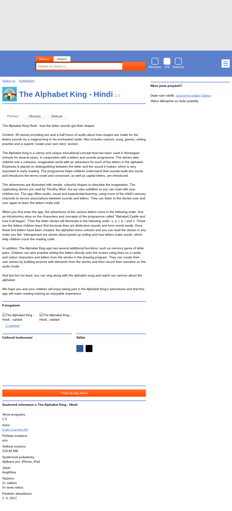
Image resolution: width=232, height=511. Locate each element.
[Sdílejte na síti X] (89, 348)
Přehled (12, 116)
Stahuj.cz (44, 59)
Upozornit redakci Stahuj (193, 95)
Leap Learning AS (15, 429)
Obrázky (35, 116)
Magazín (62, 59)
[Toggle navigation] (226, 63)
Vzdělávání (27, 81)
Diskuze (57, 116)
